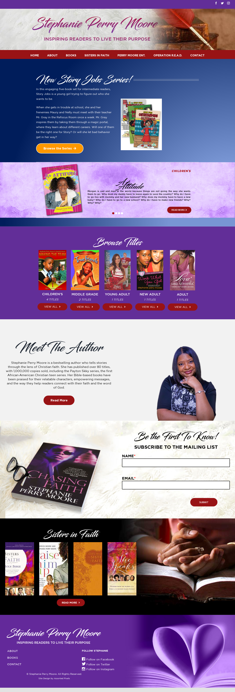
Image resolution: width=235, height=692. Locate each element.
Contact (14, 664)
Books (12, 658)
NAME (128, 456)
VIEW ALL (50, 307)
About (12, 651)
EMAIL (129, 478)
